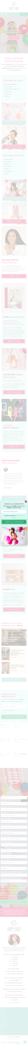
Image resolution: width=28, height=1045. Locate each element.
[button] (26, 501)
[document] (14, 522)
